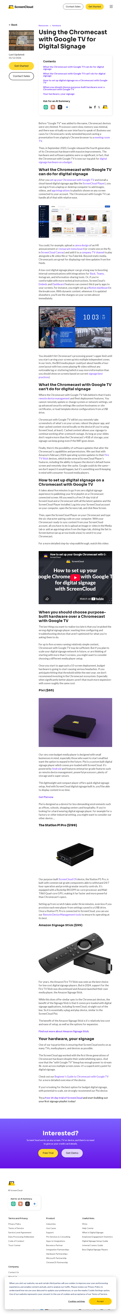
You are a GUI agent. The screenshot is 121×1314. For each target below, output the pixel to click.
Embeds (43, 284)
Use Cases (51, 1228)
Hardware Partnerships (57, 1254)
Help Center (88, 1228)
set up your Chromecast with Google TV (72, 179)
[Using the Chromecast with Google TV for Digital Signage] (95, 107)
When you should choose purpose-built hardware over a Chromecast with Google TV (74, 88)
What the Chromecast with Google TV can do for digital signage (73, 68)
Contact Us (13, 1272)
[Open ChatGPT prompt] (46, 107)
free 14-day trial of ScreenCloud (63, 1097)
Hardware (56, 25)
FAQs (84, 1224)
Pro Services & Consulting (58, 1236)
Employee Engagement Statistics (97, 1236)
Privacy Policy (94, 1287)
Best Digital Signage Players (95, 1249)
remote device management (54, 398)
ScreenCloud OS (68, 879)
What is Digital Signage (92, 1232)
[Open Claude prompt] (53, 107)
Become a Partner (54, 1245)
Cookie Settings (95, 1290)
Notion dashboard (99, 287)
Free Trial (48, 1153)
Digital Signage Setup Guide (95, 1241)
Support (50, 1232)
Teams (100, 273)
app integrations (61, 190)
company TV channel (92, 252)
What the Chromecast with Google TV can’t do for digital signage (74, 74)
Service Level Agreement (19, 1232)
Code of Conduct (16, 1241)
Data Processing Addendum (21, 1236)
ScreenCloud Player (94, 183)
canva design (81, 245)
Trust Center (14, 1245)
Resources (43, 25)
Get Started (95, 6)
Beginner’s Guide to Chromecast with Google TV (82, 1076)
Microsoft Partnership (56, 1258)
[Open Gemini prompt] (67, 107)
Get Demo (72, 1153)
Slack (92, 273)
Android (56, 768)
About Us (12, 1276)
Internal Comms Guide (92, 1245)
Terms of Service (99, 1294)
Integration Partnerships (57, 1249)
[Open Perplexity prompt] (60, 107)
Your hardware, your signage (59, 94)
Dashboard (58, 284)
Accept (100, 1301)
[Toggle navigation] (111, 6)
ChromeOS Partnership (57, 1262)
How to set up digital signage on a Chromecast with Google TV (75, 81)
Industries (51, 1224)
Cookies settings (76, 1301)
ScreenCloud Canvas (52, 252)
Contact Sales (73, 6)
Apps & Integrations (55, 1241)
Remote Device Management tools (62, 914)
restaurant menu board (71, 248)
